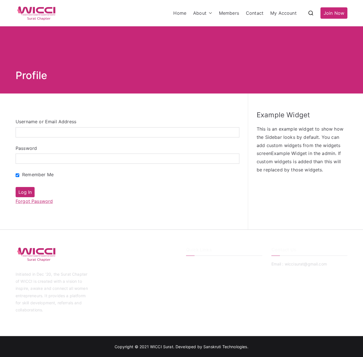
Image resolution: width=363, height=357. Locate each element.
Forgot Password (34, 201)
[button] (209, 13)
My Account (283, 13)
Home (179, 13)
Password (26, 148)
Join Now (334, 13)
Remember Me (37, 174)
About (199, 13)
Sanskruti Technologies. (225, 346)
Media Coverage (201, 292)
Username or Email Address (46, 121)
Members (229, 13)
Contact (254, 13)
